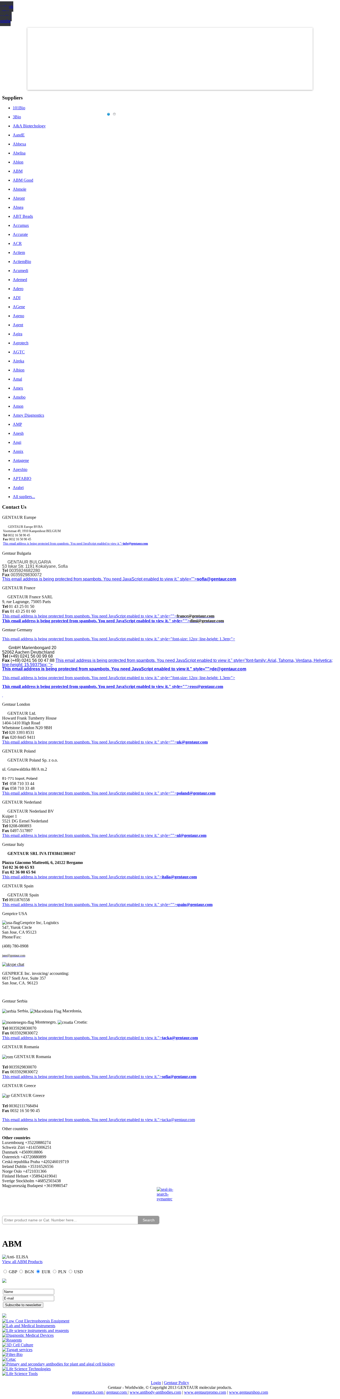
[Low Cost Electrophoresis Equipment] (35, 1321)
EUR (46, 1271)
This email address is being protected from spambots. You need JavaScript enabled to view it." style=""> (99, 579)
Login (156, 1382)
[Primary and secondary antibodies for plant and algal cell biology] (58, 1364)
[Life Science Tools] (20, 1373)
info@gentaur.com (135, 543)
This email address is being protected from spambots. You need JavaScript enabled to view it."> (63, 543)
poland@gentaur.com (196, 793)
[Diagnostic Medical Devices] (28, 1335)
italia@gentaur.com (179, 877)
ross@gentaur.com (206, 686)
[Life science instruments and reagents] (35, 1330)
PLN (62, 1271)
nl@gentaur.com (191, 835)
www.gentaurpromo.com (205, 1392)
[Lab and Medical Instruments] (28, 1325)
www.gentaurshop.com (248, 1392)
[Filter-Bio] (12, 1354)
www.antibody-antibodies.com (155, 1392)
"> (160, 1076)
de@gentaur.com (229, 669)
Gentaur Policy (176, 1382)
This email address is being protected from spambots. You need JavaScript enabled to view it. (80, 616)
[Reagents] (12, 1340)
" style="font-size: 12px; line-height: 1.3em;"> (196, 677)
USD (78, 1271)
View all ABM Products (22, 1261)
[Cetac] (9, 1359)
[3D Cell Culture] (17, 1345)
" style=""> (167, 616)
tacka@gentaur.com (180, 1037)
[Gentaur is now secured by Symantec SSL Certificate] (170, 1197)
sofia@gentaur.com (216, 579)
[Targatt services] (17, 1349)
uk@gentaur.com (192, 742)
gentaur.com (117, 1392)
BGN (29, 1271)
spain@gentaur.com (194, 904)
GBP (13, 1271)
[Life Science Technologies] (26, 1369)
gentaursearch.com (88, 1392)
